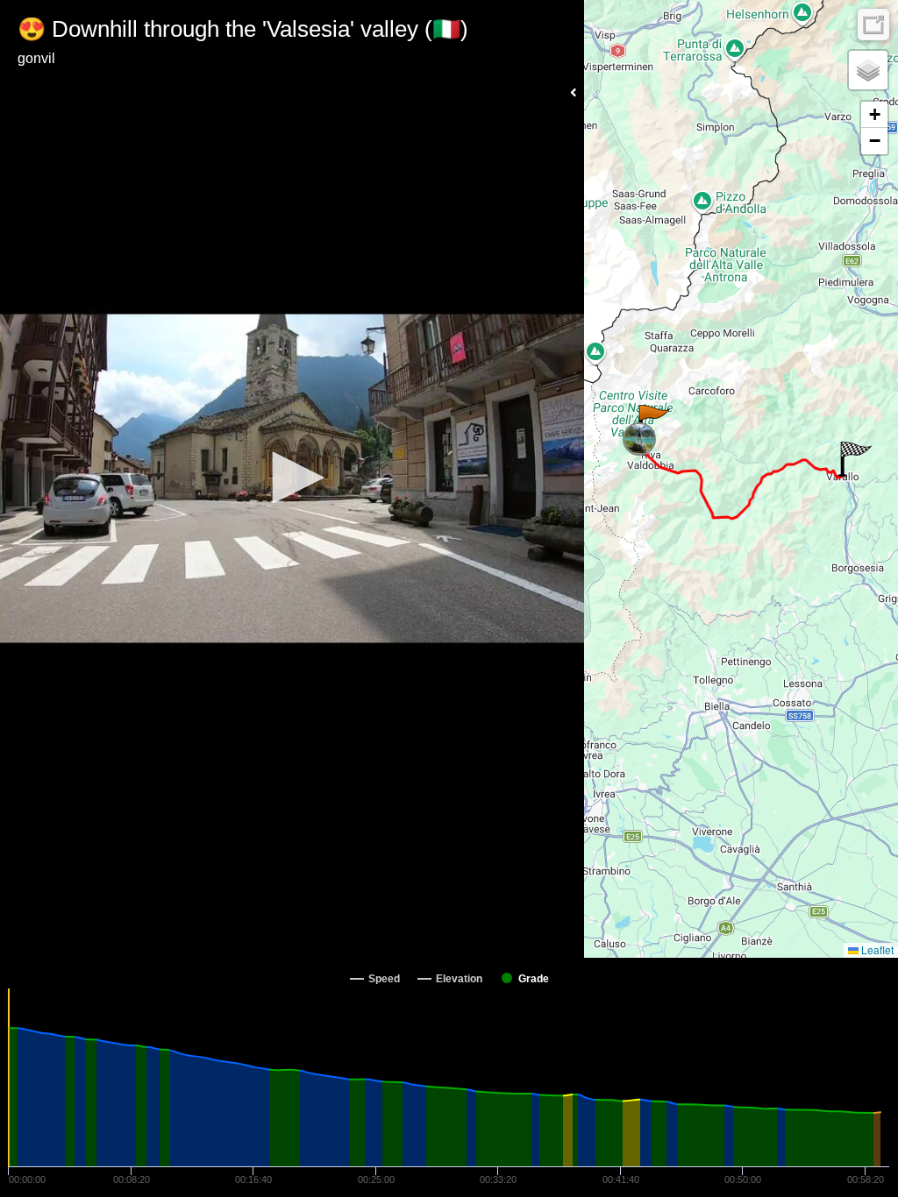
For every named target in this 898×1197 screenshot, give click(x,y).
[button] (292, 477)
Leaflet (876, 949)
